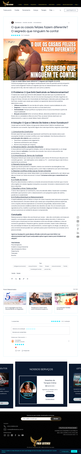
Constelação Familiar (36, 269)
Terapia (43, 10)
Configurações (65, 451)
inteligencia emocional (20, 266)
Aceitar (74, 451)
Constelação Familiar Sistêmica (63, 308)
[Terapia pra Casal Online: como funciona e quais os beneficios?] (40, 298)
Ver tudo (75, 289)
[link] (50, 381)
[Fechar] (79, 451)
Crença (35, 10)
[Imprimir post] (27, 278)
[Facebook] (77, 229)
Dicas (41, 266)
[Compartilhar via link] (23, 278)
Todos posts (7, 10)
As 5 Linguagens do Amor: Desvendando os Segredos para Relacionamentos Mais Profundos (14, 308)
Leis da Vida (47, 269)
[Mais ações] (69, 23)
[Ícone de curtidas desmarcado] (16, 351)
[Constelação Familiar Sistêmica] (66, 298)
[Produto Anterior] (71, 387)
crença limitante (32, 266)
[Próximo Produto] (11, 389)
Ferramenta (26, 10)
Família (17, 10)
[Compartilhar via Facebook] (12, 278)
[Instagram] (77, 217)
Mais (50, 10)
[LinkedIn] (77, 232)
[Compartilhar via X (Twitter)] (16, 278)
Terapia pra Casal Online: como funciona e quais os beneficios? (39, 308)
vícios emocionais (56, 266)
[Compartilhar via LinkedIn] (19, 278)
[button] (26, 5)
